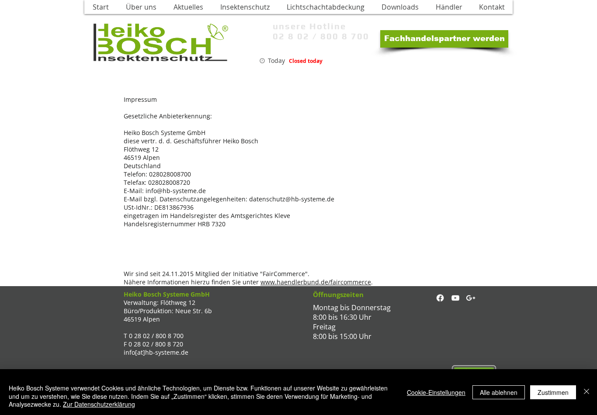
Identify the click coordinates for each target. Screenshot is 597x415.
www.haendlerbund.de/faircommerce (315, 282)
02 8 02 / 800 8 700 (321, 36)
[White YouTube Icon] (455, 298)
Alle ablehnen (498, 392)
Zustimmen (553, 392)
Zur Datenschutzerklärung (99, 404)
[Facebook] (440, 298)
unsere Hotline (309, 26)
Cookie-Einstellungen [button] (436, 392)
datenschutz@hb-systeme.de (291, 199)
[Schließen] (586, 392)
